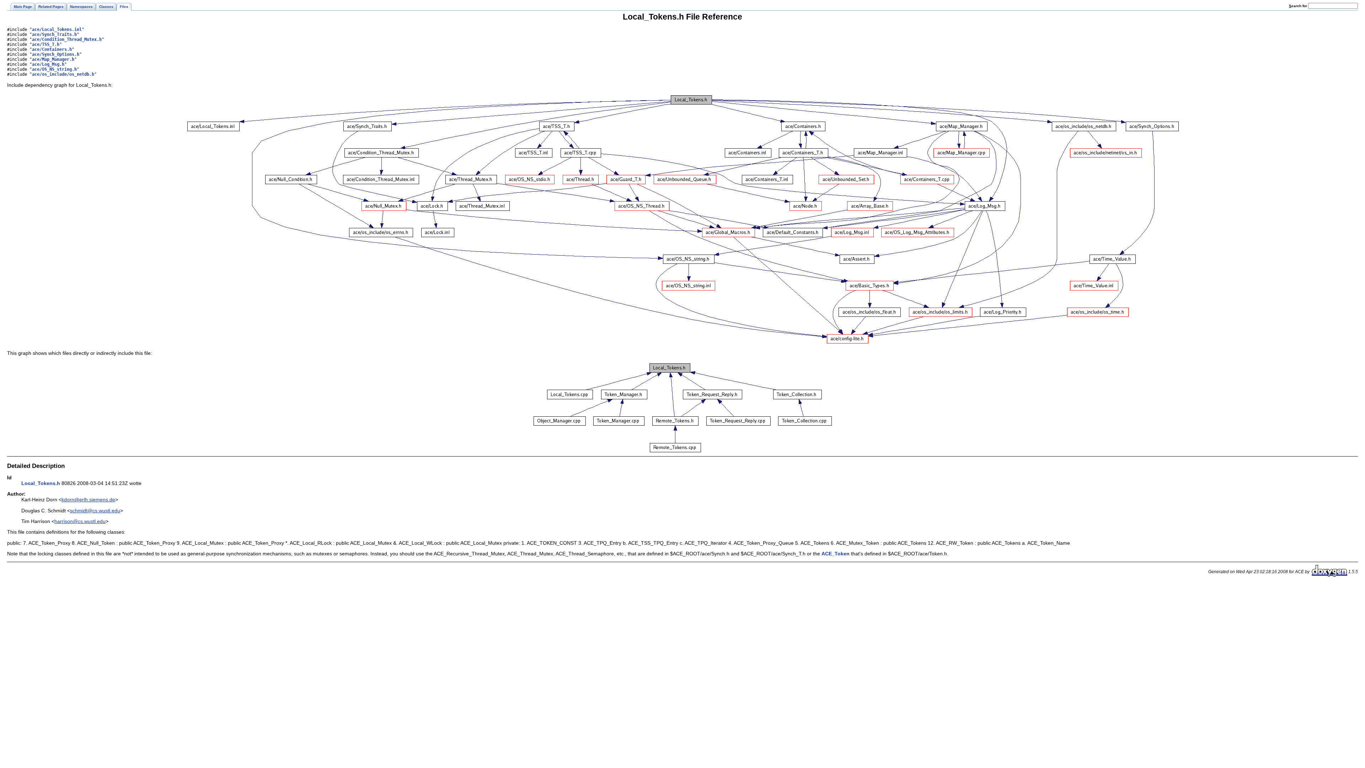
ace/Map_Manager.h (53, 59)
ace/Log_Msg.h (48, 64)
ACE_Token (835, 553)
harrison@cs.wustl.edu (80, 521)
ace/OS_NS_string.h (54, 69)
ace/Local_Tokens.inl (57, 29)
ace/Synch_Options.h (55, 54)
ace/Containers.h (52, 49)
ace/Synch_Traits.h (54, 34)
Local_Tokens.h (40, 483)
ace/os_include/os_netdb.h (63, 74)
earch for (1298, 6)
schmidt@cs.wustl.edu (95, 510)
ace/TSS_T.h (45, 44)
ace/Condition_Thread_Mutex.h (67, 39)
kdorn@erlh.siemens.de (88, 499)
